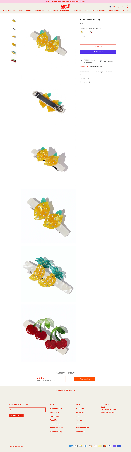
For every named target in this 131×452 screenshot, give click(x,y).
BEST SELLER (9, 10)
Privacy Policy (55, 424)
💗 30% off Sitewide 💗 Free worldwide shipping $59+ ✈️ (65, 1)
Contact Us (54, 416)
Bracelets (79, 424)
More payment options (98, 56)
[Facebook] (84, 82)
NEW (21, 10)
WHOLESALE (114, 10)
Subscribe (16, 415)
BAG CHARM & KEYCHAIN (58, 10)
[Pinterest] (89, 82)
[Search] (123, 6)
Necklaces (80, 412)
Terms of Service (56, 428)
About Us (53, 420)
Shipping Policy (56, 408)
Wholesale (80, 408)
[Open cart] (127, 7)
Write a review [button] (85, 379)
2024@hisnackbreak (16, 446)
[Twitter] (87, 82)
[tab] (84, 66)
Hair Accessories (82, 428)
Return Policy (55, 412)
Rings (78, 416)
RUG (86, 10)
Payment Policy (56, 431)
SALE (125, 10)
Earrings (79, 420)
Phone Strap (80, 431)
